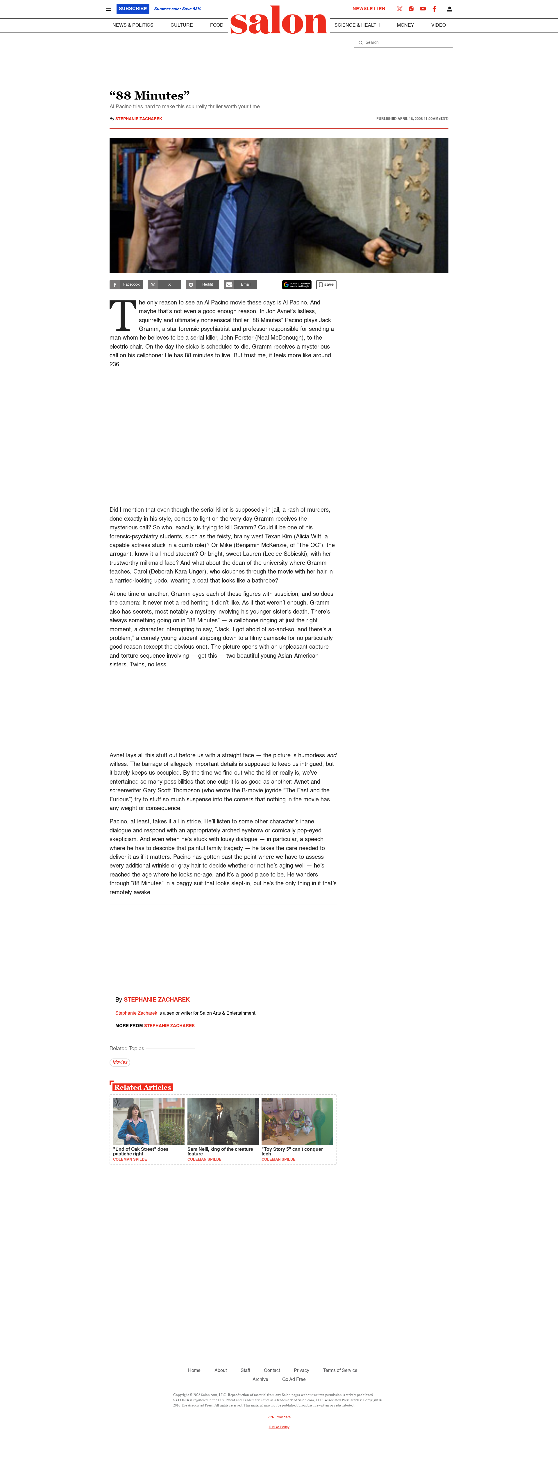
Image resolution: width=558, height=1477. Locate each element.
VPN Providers (279, 1417)
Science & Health (357, 25)
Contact (272, 1370)
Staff (245, 1370)
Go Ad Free (294, 1379)
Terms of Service (340, 1370)
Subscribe (133, 9)
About (220, 1370)
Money (405, 25)
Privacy (301, 1370)
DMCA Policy (279, 1427)
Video (438, 25)
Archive (260, 1379)
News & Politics (132, 25)
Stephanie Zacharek (138, 119)
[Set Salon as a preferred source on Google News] (297, 284)
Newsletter (369, 9)
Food (216, 25)
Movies (119, 1062)
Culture (182, 25)
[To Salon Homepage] (279, 19)
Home (194, 1370)
